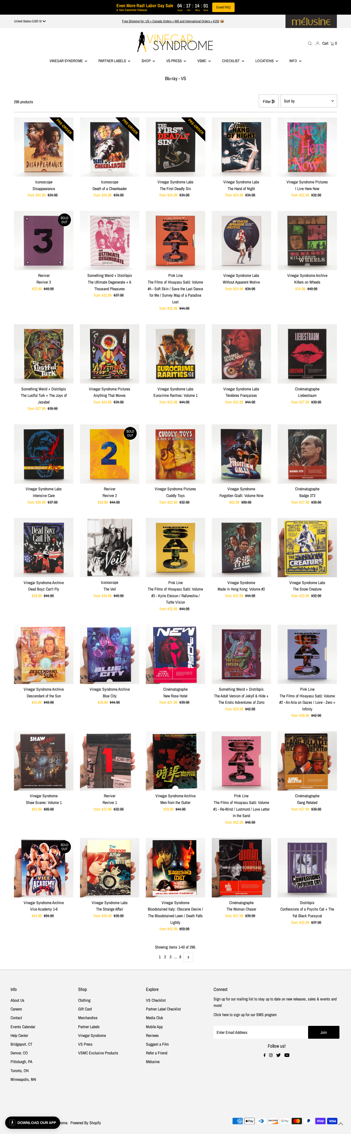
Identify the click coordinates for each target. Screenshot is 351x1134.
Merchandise (87, 1017)
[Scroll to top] (341, 1124)
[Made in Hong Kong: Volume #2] (241, 547)
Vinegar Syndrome (67, 60)
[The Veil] (109, 547)
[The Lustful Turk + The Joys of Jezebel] (43, 353)
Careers (16, 1009)
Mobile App (154, 1026)
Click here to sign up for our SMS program (245, 1014)
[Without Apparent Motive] (241, 240)
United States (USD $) (28, 21)
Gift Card (85, 1009)
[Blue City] (109, 654)
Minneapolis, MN (23, 1079)
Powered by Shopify (85, 1123)
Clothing (84, 1000)
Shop (146, 60)
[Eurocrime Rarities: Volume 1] (175, 353)
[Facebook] (264, 1055)
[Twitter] (278, 1055)
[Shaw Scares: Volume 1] (43, 761)
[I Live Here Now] (307, 147)
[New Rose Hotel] (175, 654)
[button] (32, 1123)
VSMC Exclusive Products (98, 1053)
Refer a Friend (156, 1053)
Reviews (152, 1035)
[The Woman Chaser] (241, 867)
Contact (16, 1017)
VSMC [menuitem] (202, 60)
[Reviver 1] (109, 761)
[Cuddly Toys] (175, 454)
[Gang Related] (307, 761)
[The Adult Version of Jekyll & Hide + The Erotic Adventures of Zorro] (241, 654)
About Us (17, 1000)
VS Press (85, 1044)
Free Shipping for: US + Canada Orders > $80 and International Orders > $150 (170, 21)
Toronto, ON (20, 1070)
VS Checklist (156, 1000)
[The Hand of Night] (241, 147)
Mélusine (153, 1061)
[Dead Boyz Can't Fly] (43, 547)
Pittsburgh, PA (21, 1061)
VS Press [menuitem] (174, 60)
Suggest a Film (157, 1044)
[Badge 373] (307, 454)
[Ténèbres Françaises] (241, 353)
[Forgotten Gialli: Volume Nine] (241, 454)
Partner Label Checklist (163, 1009)
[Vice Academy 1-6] (43, 867)
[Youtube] (287, 1055)
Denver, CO (19, 1053)
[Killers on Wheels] (307, 240)
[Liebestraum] (307, 353)
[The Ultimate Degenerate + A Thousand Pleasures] (109, 240)
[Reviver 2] (109, 454)
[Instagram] (271, 1055)
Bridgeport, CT (21, 1044)
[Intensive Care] (43, 454)
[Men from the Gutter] (175, 761)
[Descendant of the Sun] (43, 654)
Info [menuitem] (293, 60)
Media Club (154, 1017)
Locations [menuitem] (264, 60)
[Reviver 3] (43, 240)
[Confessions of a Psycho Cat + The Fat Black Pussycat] (307, 867)
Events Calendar (23, 1026)
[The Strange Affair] (109, 867)
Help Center (19, 1035)
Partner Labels (112, 60)
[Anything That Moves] (109, 353)
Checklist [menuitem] (231, 60)
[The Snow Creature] (307, 547)
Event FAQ (223, 7)
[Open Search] (310, 43)
